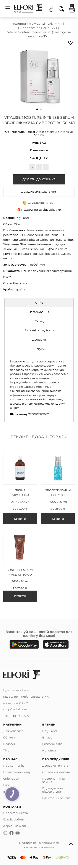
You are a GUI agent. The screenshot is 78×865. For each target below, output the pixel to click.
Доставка (39, 339)
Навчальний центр (17, 772)
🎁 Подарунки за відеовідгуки (39, 209)
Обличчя (55, 23)
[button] (37, 109)
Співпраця (11, 778)
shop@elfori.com (15, 709)
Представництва (15, 813)
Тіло (6, 750)
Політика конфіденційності (39, 842)
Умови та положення (39, 847)
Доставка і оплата (55, 765)
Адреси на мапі (14, 826)
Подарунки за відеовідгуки (52, 790)
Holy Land (37, 23)
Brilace (47, 737)
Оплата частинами (56, 772)
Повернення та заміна (53, 780)
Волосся (9, 744)
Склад (39, 321)
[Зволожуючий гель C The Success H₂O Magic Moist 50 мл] (58, 488)
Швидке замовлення (39, 191)
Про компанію (13, 765)
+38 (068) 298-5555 (16, 716)
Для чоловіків (13, 731)
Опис (39, 302)
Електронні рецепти (57, 798)
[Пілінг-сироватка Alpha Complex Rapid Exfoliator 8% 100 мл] (20, 488)
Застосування (39, 312)
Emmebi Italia (52, 744)
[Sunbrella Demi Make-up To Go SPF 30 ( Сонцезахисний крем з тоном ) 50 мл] (20, 567)
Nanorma (49, 750)
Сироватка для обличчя (37, 28)
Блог (6, 785)
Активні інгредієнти (39, 330)
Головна (19, 23)
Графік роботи (13, 819)
